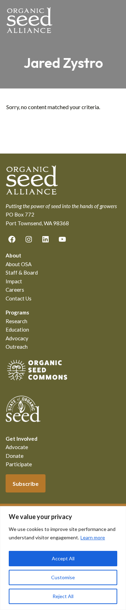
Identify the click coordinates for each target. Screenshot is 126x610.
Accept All (63, 558)
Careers (15, 289)
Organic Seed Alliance (29, 20)
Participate (19, 464)
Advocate (17, 447)
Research (16, 321)
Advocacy (17, 338)
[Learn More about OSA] (37, 381)
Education (17, 329)
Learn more (92, 537)
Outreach (17, 346)
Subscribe (25, 483)
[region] (63, 558)
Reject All (63, 596)
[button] (115, 20)
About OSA (18, 264)
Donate (14, 456)
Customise (63, 577)
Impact (14, 281)
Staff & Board (22, 272)
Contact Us (18, 298)
